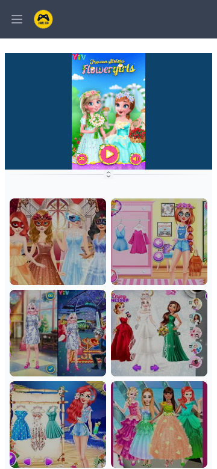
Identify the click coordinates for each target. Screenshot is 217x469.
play (57, 278)
